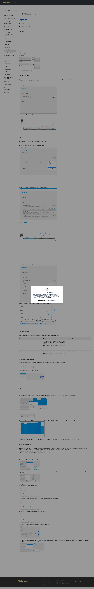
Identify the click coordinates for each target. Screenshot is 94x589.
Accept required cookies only (50, 300)
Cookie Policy (49, 297)
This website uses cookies (47, 292)
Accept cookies (41, 300)
